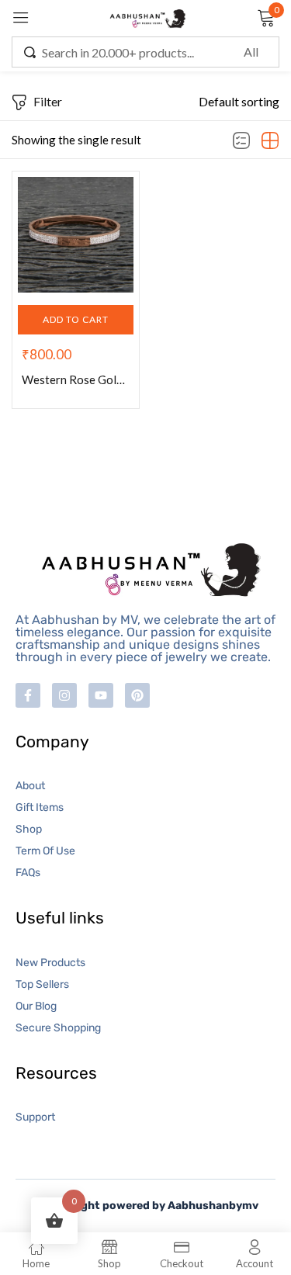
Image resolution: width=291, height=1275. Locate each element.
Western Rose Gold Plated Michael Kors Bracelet (76, 379)
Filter (47, 101)
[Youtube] (100, 695)
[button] (239, 102)
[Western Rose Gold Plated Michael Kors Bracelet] (75, 235)
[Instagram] (64, 695)
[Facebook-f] (28, 695)
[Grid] (270, 141)
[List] (241, 141)
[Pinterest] (137, 695)
